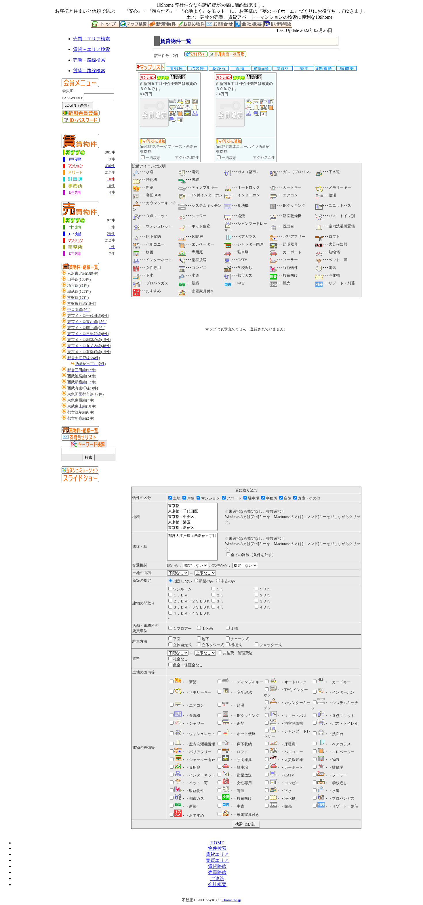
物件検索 (217, 848)
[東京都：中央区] (192, 517)
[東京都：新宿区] (192, 528)
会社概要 (217, 884)
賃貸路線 (217, 866)
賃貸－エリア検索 (91, 49)
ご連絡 (217, 878)
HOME (217, 842)
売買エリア (217, 860)
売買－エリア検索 (91, 38)
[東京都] (192, 506)
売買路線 (217, 872)
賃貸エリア (217, 854)
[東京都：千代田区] (192, 511)
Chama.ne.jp (231, 900)
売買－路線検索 (89, 60)
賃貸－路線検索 (89, 70)
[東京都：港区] (192, 522)
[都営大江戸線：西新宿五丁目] (192, 536)
